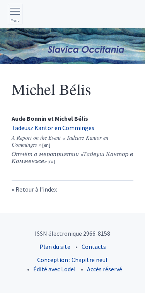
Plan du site (54, 246)
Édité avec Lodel (54, 269)
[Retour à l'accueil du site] (72, 46)
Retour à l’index (36, 189)
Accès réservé (104, 269)
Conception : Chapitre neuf (72, 260)
